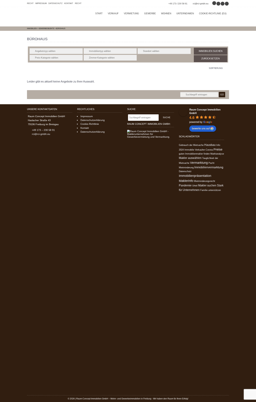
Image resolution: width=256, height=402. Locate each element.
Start (99, 13)
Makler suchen (207, 185)
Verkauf (113, 13)
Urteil (194, 185)
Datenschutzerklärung (92, 120)
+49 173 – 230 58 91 (43, 130)
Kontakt (68, 3)
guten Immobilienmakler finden (194, 153)
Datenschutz (55, 3)
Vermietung (131, 13)
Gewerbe (150, 13)
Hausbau (210, 144)
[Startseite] (53, 17)
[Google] (214, 3)
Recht (30, 3)
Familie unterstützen (210, 190)
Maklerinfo (186, 181)
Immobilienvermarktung (208, 167)
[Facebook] (218, 3)
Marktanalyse (217, 153)
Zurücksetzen (210, 58)
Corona (209, 149)
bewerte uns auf (201, 128)
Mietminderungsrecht (204, 181)
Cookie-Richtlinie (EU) (212, 13)
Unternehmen (185, 13)
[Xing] (223, 3)
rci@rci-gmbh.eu (200, 3)
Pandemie (185, 185)
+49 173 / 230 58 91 (177, 3)
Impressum (41, 3)
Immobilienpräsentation (195, 176)
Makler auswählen (190, 157)
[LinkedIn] (227, 3)
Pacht (211, 163)
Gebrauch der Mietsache (191, 145)
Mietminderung (186, 167)
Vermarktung (199, 162)
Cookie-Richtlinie (89, 124)
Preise (218, 149)
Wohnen (166, 13)
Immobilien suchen (210, 51)
